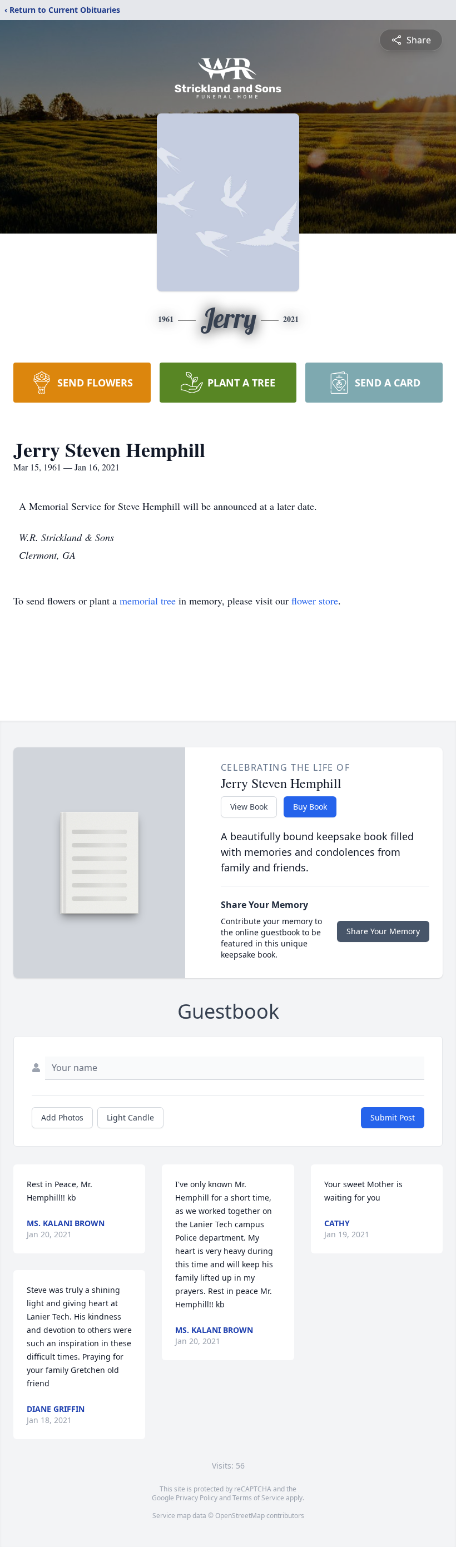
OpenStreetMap (240, 1515)
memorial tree (148, 600)
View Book (248, 806)
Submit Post (392, 1117)
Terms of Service (258, 1498)
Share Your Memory (383, 931)
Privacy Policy (196, 1498)
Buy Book (310, 806)
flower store (314, 600)
